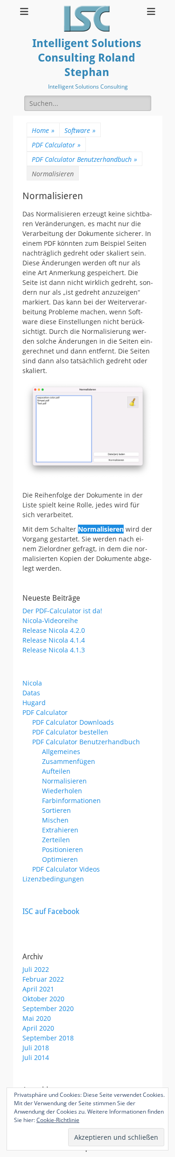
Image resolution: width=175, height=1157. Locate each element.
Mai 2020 (36, 1018)
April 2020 (38, 1028)
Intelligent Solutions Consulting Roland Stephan (86, 58)
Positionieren (62, 849)
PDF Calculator (56, 144)
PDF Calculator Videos (66, 869)
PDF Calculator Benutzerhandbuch (84, 159)
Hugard (34, 702)
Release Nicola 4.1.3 (53, 649)
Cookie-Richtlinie (57, 1120)
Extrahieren (60, 829)
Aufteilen (56, 771)
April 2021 (38, 988)
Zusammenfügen (68, 761)
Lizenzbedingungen (53, 878)
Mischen (55, 820)
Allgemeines (61, 751)
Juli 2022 (35, 969)
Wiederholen (62, 790)
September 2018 (48, 1037)
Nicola (32, 683)
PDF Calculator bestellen (70, 731)
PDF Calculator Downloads (73, 722)
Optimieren (60, 859)
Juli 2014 (35, 1057)
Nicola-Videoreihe (50, 620)
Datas (31, 692)
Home (43, 130)
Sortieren (56, 810)
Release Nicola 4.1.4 (53, 640)
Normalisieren (64, 780)
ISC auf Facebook (50, 911)
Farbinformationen (71, 800)
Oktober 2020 (43, 998)
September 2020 (48, 1008)
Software (80, 130)
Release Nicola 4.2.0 (53, 630)
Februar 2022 (43, 979)
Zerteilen (56, 839)
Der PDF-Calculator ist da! (62, 610)
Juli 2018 (35, 1047)
